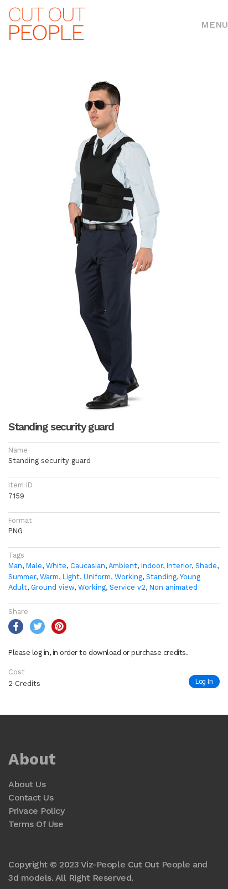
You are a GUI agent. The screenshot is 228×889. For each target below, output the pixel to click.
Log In (204, 681)
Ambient (122, 566)
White (56, 566)
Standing (161, 577)
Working (128, 577)
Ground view (52, 587)
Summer (22, 577)
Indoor (152, 566)
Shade (206, 566)
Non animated (173, 587)
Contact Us (30, 797)
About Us (26, 784)
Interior (179, 566)
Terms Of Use (35, 824)
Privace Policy (36, 810)
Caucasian (87, 566)
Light (71, 577)
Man (15, 566)
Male (34, 566)
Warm (49, 577)
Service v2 (128, 587)
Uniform (97, 577)
